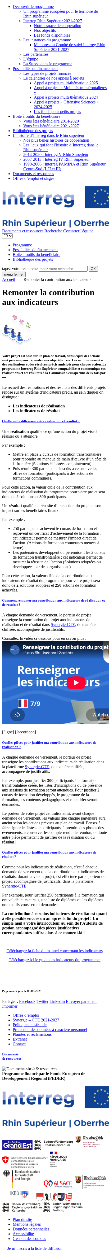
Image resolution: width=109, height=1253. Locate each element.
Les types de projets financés (47, 73)
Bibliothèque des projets (33, 130)
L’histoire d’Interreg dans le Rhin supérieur (48, 135)
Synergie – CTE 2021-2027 (36, 1020)
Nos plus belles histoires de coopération (56, 140)
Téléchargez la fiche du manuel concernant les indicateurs (55, 951)
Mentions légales (27, 1224)
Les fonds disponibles (52, 35)
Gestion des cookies (29, 1238)
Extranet (20, 1039)
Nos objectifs (45, 30)
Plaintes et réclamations (32, 1034)
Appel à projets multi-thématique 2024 (66, 97)
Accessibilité (23, 1234)
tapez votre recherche (20, 268)
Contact (19, 1044)
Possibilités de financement (35, 68)
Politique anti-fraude (30, 1025)
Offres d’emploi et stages (33, 178)
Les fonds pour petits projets (57, 111)
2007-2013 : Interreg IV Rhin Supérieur (56, 159)
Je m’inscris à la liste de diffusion (34, 1248)
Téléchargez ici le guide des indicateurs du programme (55, 960)
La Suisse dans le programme (47, 64)
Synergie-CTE (63, 624)
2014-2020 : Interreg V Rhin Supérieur (55, 154)
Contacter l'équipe (78, 231)
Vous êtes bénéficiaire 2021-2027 (51, 126)
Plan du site (22, 1219)
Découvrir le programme (33, 6)
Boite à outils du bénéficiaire (36, 116)
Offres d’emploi (26, 1015)
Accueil (8, 279)
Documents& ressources (11, 1056)
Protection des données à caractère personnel (50, 1029)
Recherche (53, 231)
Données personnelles (31, 1229)
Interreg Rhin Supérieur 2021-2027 (52, 21)
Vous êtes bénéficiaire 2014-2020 (51, 121)
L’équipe (30, 59)
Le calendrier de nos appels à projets (53, 78)
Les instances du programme (47, 40)
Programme (22, 245)
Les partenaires (35, 54)
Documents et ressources (33, 173)
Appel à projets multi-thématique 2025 (66, 83)
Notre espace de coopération (57, 25)
